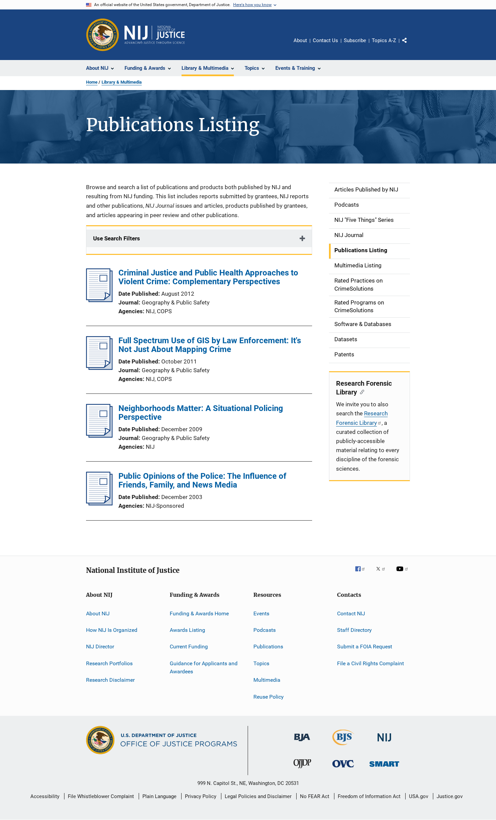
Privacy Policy (200, 796)
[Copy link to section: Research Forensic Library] (360, 391)
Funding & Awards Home (199, 613)
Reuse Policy (268, 696)
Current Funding (189, 646)
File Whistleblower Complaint (101, 796)
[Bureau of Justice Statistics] (343, 746)
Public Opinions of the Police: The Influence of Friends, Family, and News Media (202, 480)
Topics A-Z (384, 40)
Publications (268, 646)
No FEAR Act (314, 796)
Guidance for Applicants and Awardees (204, 667)
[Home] (155, 35)
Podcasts (264, 630)
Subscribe (355, 40)
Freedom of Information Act (369, 796)
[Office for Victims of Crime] (343, 768)
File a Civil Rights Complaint (370, 663)
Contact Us (325, 40)
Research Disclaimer (110, 680)
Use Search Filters (116, 238)
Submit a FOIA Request (364, 646)
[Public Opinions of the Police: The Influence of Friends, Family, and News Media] (99, 503)
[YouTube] (403, 573)
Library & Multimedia (122, 82)
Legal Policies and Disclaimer (258, 796)
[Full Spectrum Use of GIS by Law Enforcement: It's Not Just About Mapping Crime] (99, 367)
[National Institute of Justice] (384, 742)
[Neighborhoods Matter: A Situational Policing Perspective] (99, 435)
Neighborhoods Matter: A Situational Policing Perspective (200, 413)
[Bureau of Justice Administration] (302, 742)
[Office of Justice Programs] (102, 34)
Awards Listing (187, 630)
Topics (261, 663)
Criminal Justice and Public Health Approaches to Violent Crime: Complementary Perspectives (208, 277)
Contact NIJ (351, 613)
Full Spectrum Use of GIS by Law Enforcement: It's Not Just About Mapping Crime (209, 345)
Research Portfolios (109, 663)
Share (410, 45)
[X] (383, 573)
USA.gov (418, 796)
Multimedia (266, 680)
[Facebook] (362, 573)
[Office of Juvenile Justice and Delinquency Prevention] (302, 769)
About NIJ (98, 613)
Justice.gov (450, 796)
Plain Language (159, 796)
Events (261, 613)
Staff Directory (354, 630)
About (300, 40)
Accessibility (44, 796)
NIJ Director (100, 646)
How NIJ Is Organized (111, 630)
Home (92, 82)
